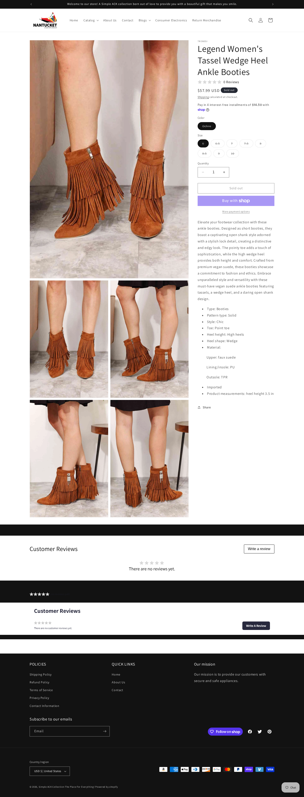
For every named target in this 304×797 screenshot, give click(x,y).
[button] (91, 20)
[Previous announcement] (31, 4)
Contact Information (44, 706)
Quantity (203, 163)
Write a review (259, 549)
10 (235, 154)
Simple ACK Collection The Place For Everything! (67, 786)
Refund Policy (39, 682)
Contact (117, 690)
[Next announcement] (273, 4)
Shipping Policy (41, 674)
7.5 (248, 144)
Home (116, 674)
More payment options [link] (236, 211)
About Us (118, 682)
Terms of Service (41, 690)
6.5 (220, 144)
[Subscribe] (104, 731)
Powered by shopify (106, 786)
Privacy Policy (39, 698)
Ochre (209, 127)
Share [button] (207, 407)
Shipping (203, 97)
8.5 (206, 154)
